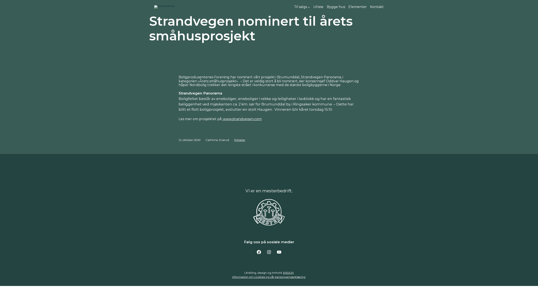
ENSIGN (288, 272)
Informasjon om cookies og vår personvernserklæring (268, 277)
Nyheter (239, 140)
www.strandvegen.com (242, 119)
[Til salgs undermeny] (309, 7)
